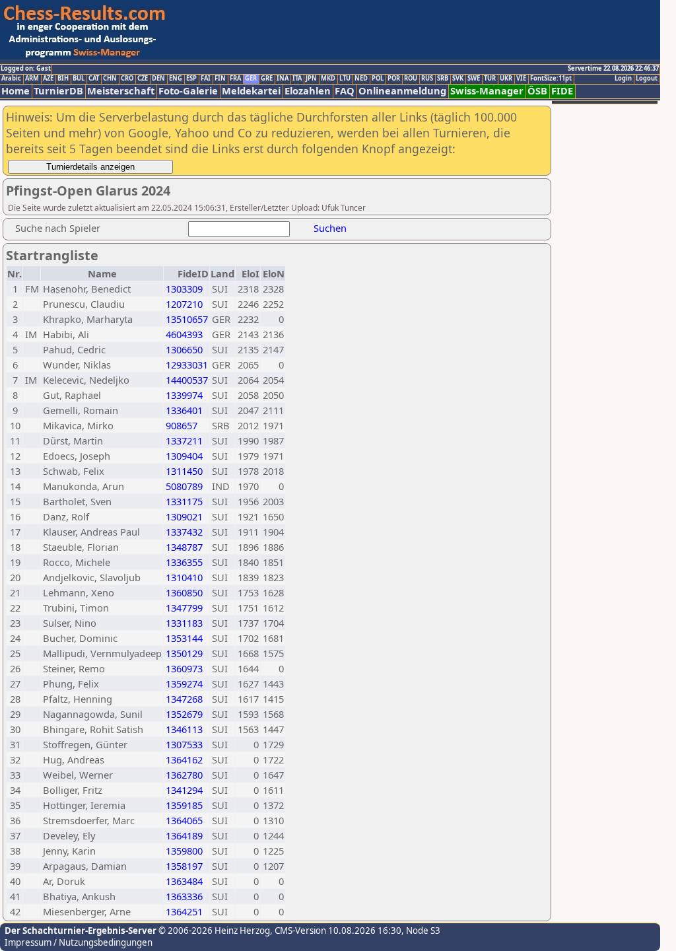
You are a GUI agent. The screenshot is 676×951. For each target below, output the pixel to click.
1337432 (184, 531)
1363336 (184, 896)
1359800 (184, 850)
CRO (127, 79)
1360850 (184, 592)
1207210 (184, 303)
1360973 (184, 668)
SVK (457, 79)
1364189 (184, 835)
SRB (442, 79)
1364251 (184, 911)
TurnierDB (58, 91)
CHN (110, 79)
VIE (521, 79)
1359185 (184, 805)
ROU (410, 79)
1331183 (184, 622)
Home (15, 91)
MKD (328, 79)
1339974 (184, 395)
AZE (48, 79)
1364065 (184, 820)
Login (623, 79)
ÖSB (537, 91)
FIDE (562, 91)
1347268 (184, 698)
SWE (473, 79)
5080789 (184, 486)
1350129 (184, 653)
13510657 (187, 319)
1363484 (184, 881)
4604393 (184, 334)
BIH (63, 79)
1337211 (184, 440)
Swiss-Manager (487, 91)
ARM (32, 79)
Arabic (11, 79)
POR (394, 79)
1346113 (184, 729)
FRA (235, 79)
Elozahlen (308, 91)
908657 (181, 425)
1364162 (184, 759)
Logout (647, 79)
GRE (267, 79)
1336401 (184, 410)
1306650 (184, 349)
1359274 (184, 683)
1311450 (184, 470)
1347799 (184, 607)
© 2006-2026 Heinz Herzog (213, 930)
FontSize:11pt (551, 79)
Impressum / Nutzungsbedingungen (78, 942)
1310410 (184, 577)
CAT (93, 79)
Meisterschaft (120, 91)
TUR (490, 79)
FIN (220, 79)
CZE (142, 79)
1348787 (184, 546)
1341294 (184, 789)
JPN (311, 79)
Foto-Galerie (188, 91)
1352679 (184, 714)
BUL (78, 79)
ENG (175, 79)
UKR (506, 79)
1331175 (184, 501)
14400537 (187, 379)
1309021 (184, 516)
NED (361, 79)
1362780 (184, 774)
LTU (345, 79)
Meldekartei (251, 91)
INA (282, 79)
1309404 (184, 455)
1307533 (184, 744)
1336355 (184, 562)
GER (251, 79)
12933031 (187, 364)
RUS (427, 79)
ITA (297, 79)
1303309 (184, 288)
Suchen (330, 227)
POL (378, 79)
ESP (191, 79)
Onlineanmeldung (402, 91)
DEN (158, 79)
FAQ (345, 91)
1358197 (184, 865)
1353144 (184, 638)
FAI (206, 79)
